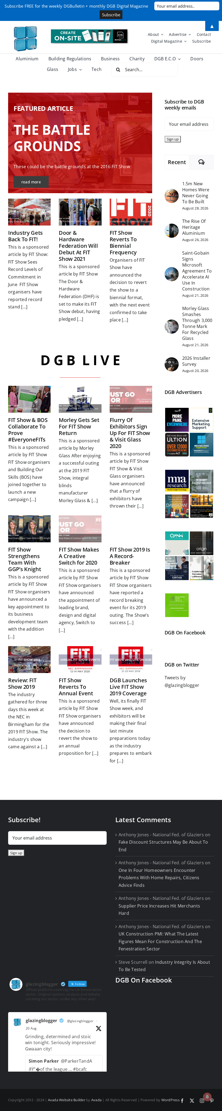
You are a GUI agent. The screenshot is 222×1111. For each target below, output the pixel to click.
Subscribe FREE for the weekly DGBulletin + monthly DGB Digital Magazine (76, 6)
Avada (96, 1099)
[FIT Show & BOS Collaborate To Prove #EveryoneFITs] (29, 399)
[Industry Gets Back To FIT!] (29, 212)
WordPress (170, 1099)
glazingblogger (41, 1021)
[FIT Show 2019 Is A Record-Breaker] (131, 528)
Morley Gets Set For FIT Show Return (79, 426)
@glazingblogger (80, 1021)
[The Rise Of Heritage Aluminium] (172, 227)
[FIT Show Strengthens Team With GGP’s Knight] (29, 528)
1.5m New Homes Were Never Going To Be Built (195, 193)
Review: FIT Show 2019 (22, 683)
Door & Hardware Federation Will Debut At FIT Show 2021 (78, 245)
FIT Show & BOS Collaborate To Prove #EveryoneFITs (28, 429)
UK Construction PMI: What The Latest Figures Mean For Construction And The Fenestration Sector (160, 941)
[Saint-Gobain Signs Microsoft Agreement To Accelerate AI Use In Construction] (172, 271)
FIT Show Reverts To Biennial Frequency (123, 242)
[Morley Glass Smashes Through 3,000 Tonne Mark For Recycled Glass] (172, 323)
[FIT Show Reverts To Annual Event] (80, 659)
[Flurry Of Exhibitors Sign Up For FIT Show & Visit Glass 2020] (131, 399)
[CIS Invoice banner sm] (89, 32)
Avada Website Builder (66, 1099)
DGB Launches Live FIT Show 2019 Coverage (128, 687)
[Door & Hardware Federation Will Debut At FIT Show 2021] (80, 212)
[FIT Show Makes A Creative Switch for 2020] (80, 528)
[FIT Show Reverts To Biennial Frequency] (131, 212)
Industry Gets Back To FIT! (25, 236)
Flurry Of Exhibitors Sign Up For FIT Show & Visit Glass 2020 (130, 433)
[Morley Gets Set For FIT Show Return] (80, 399)
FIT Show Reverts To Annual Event (76, 687)
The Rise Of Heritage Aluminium (194, 227)
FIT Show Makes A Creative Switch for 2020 (79, 556)
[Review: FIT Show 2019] (29, 659)
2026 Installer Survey (196, 361)
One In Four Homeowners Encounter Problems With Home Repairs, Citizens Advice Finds (159, 877)
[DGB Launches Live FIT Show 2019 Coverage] (131, 659)
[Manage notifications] (207, 1097)
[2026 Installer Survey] (172, 361)
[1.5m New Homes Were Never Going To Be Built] (172, 192)
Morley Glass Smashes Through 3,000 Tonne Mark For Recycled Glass (197, 323)
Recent (177, 162)
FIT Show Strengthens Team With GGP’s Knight (24, 559)
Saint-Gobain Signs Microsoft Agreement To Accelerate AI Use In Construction (197, 271)
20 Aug (31, 1028)
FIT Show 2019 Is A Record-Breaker (130, 556)
